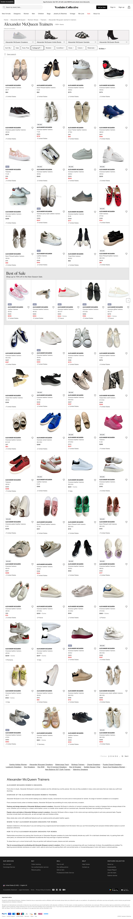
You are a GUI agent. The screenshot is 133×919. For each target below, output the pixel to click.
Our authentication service (39, 867)
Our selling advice (62, 867)
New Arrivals (6, 14)
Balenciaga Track (62, 764)
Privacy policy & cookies (43, 890)
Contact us (85, 867)
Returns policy (36, 870)
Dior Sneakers (29, 767)
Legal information (24, 890)
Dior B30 (40, 767)
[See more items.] (128, 300)
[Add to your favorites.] (32, 85)
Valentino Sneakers (80, 769)
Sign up (121, 7)
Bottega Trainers (77, 764)
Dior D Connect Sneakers (57, 767)
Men (33, 14)
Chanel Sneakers (93, 764)
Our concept (7, 864)
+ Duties (64, 316)
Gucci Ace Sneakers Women (114, 767)
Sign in (112, 7)
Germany (27, 916)
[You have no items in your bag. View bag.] (129, 7)
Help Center (86, 864)
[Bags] (52, 13)
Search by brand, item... (13, 7)
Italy (36, 916)
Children (41, 14)
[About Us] (101, 13)
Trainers (43, 20)
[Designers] (22, 13)
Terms (32, 890)
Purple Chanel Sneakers (112, 764)
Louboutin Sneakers (13, 767)
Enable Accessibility (7, 2)
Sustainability (111, 867)
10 (122, 756)
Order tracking (36, 864)
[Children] (45, 13)
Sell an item (102, 7)
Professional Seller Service (65, 873)
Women (26, 14)
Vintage (72, 14)
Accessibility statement (10, 890)
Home (6, 20)
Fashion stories (112, 876)
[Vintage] (77, 13)
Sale (88, 14)
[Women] (30, 13)
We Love (81, 14)
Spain (32, 916)
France (3, 916)
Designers (17, 14)
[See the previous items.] (5, 300)
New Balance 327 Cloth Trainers (57, 769)
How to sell (60, 864)
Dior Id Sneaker (75, 767)
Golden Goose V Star (92, 767)
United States (19, 916)
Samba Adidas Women (18, 764)
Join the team (111, 873)
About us (110, 864)
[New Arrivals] (12, 13)
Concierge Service (9, 867)
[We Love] (85, 13)
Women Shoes (33, 20)
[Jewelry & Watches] (68, 13)
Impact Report (112, 870)
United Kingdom (11, 916)
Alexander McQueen (17, 20)
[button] (129, 7)
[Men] (36, 13)
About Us (96, 14)
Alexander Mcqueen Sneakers (41, 764)
